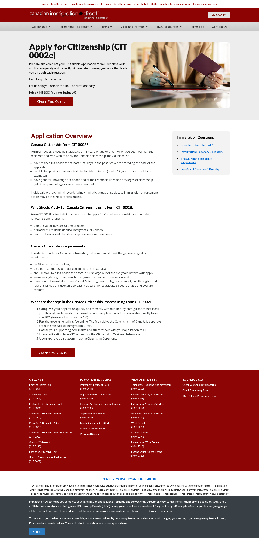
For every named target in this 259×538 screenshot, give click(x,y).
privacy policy (112, 523)
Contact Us (119, 478)
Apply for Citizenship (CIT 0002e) (78, 51)
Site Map (151, 478)
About (106, 478)
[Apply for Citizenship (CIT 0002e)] (129, 75)
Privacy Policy (136, 478)
